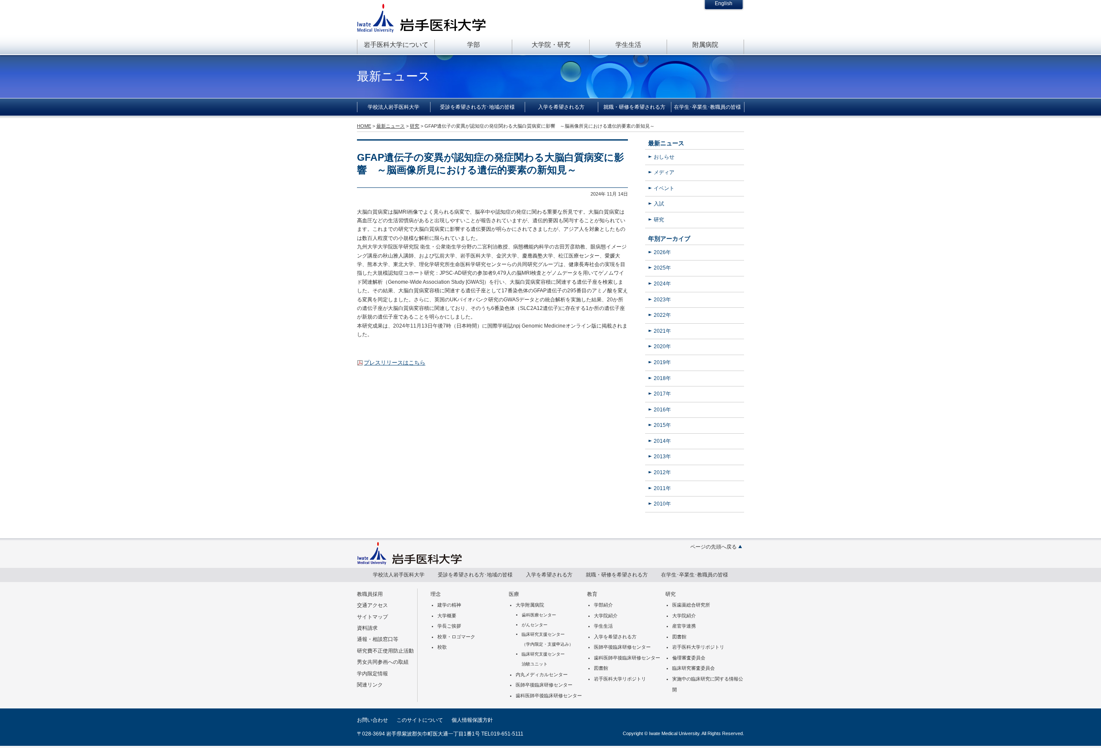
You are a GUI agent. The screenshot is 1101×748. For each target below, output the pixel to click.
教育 (592, 594)
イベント (664, 188)
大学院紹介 (606, 615)
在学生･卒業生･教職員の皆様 (707, 107)
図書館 (601, 668)
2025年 (662, 268)
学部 (473, 44)
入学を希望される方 (561, 107)
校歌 (442, 647)
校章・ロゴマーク (456, 636)
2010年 (662, 504)
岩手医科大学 (421, 18)
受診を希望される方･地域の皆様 (477, 107)
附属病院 (705, 44)
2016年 (662, 410)
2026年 (662, 252)
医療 (514, 594)
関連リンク (370, 685)
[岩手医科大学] (410, 563)
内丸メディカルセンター (542, 674)
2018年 (662, 378)
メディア (664, 172)
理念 (436, 594)
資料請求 (367, 628)
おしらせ (664, 157)
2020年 (662, 346)
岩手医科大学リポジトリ (620, 678)
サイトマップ (372, 617)
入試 (659, 204)
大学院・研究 (551, 44)
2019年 (662, 362)
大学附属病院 (530, 604)
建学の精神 (449, 604)
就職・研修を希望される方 (634, 107)
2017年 (662, 394)
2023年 (662, 300)
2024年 (662, 284)
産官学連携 (684, 625)
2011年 (662, 488)
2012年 (662, 472)
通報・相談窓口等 (377, 639)
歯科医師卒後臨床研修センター (549, 695)
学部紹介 (603, 604)
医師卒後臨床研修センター (544, 684)
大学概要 (446, 615)
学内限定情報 (372, 674)
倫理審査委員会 (688, 657)
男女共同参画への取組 (383, 662)
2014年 (662, 441)
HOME (364, 126)
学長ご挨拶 (449, 625)
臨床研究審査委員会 (693, 668)
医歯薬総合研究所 (691, 604)
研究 (659, 220)
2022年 (662, 315)
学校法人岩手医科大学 (393, 107)
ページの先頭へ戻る (713, 547)
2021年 (662, 331)
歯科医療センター (539, 615)
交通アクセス (372, 605)
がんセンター (534, 624)
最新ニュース (666, 143)
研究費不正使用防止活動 (385, 651)
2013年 (662, 457)
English (723, 3)
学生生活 (628, 44)
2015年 (662, 425)
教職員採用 (370, 594)
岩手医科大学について (396, 44)
